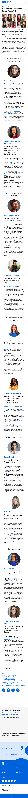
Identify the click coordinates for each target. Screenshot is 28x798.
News (3, 770)
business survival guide (9, 534)
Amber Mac (6, 523)
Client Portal (18, 772)
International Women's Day (9, 681)
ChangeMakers (5, 790)
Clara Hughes (7, 349)
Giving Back (18, 767)
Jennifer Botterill (11, 579)
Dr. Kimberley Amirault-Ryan (9, 679)
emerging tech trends (8, 473)
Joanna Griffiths (17, 89)
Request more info (14, 796)
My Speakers (19, 770)
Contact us (11, 51)
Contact (4, 772)
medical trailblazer (20, 406)
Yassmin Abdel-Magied (9, 224)
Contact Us (14, 754)
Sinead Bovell (12, 467)
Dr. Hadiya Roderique (12, 286)
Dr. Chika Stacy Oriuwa (9, 406)
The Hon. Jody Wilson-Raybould (16, 162)
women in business (7, 685)
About (3, 767)
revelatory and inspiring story (10, 372)
